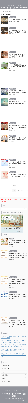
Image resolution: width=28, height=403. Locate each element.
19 (18, 190)
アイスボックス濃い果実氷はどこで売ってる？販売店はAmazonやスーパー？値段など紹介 (13, 345)
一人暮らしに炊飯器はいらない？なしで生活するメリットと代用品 (17, 242)
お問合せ (22, 390)
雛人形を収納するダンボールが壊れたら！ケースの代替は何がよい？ (17, 127)
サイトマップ (6, 390)
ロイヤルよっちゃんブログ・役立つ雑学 (14, 8)
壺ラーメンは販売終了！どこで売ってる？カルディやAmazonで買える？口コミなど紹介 (18, 255)
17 (10, 190)
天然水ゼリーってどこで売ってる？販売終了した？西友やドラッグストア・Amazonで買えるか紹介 (13, 355)
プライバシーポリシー (15, 390)
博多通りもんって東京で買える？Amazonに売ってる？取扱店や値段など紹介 (18, 296)
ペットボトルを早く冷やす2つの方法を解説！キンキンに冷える (17, 163)
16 (6, 190)
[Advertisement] (14, 43)
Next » (14, 185)
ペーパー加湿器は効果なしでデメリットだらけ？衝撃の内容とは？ (17, 66)
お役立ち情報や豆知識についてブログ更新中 (14, 398)
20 (22, 190)
